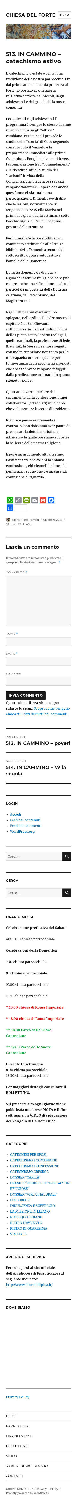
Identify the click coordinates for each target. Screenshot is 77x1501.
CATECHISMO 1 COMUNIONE (33, 1160)
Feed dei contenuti (25, 820)
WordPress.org (22, 831)
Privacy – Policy (47, 1489)
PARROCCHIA (17, 1426)
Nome (12, 633)
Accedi (15, 814)
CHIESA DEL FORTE (30, 15)
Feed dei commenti (25, 826)
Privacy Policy (17, 1397)
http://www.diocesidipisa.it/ (29, 1285)
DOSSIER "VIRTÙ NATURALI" (33, 1194)
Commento (16, 572)
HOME (11, 1416)
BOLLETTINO (17, 1446)
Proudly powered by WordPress (27, 1493)
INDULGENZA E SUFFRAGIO (32, 1206)
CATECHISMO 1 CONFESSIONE (34, 1166)
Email (12, 653)
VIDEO (11, 1456)
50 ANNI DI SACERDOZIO (27, 1466)
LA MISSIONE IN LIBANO (30, 1211)
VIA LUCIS (18, 1234)
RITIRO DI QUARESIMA (28, 1228)
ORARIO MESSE (19, 1436)
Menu (64, 14)
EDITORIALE (20, 1200)
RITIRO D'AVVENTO (26, 1223)
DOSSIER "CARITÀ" (25, 1177)
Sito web (13, 673)
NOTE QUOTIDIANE (19, 524)
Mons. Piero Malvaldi (25, 519)
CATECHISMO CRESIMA (29, 1172)
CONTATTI (14, 1476)
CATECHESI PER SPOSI (28, 1155)
